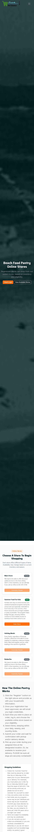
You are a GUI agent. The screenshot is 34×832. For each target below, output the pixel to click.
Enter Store (17, 624)
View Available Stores (22, 282)
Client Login (8, 282)
